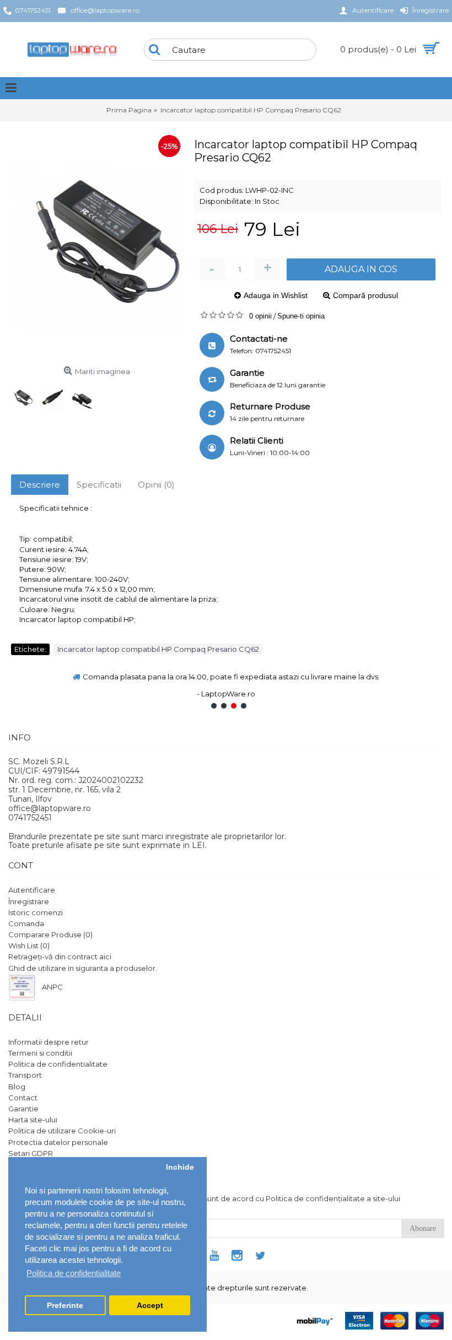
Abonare (423, 1228)
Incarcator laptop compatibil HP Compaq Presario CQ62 (158, 649)
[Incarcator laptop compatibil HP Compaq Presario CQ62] (97, 246)
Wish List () (29, 945)
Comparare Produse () (50, 934)
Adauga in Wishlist (276, 295)
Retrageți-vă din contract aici (59, 956)
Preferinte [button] (65, 1305)
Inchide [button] (180, 1167)
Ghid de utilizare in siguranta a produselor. (82, 968)
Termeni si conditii (40, 1053)
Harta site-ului (32, 1119)
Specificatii (99, 484)
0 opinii (260, 316)
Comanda (26, 923)
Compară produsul (365, 295)
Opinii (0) (156, 484)
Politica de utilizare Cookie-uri (62, 1130)
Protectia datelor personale (58, 1142)
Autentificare (31, 889)
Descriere (39, 484)
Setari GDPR (30, 1153)
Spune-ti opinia (301, 316)
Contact (22, 1097)
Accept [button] (150, 1305)
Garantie (23, 1108)
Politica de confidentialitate (57, 1064)
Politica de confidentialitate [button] (73, 1273)
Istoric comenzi (35, 912)
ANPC (52, 986)
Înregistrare (28, 901)
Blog (16, 1086)
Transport (25, 1075)
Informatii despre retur (48, 1042)
